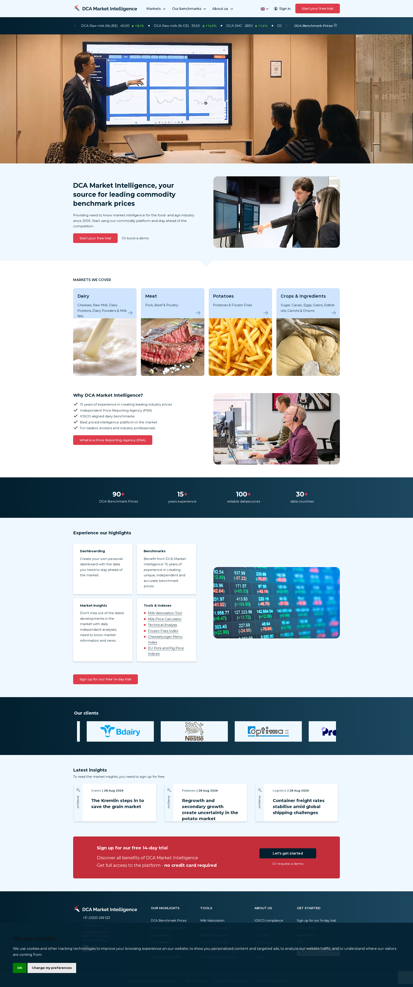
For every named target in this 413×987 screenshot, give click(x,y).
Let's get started (288, 853)
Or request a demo (288, 864)
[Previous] (75, 26)
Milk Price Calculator (165, 619)
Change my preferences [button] (52, 968)
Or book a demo (135, 238)
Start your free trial (317, 8)
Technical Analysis (162, 625)
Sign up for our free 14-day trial (105, 679)
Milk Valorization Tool (165, 613)
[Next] (286, 26)
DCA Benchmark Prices (168, 920)
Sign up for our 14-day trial (316, 920)
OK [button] (19, 968)
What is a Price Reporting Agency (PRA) (113, 440)
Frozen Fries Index (163, 631)
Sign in (285, 9)
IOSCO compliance (268, 920)
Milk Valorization (212, 920)
